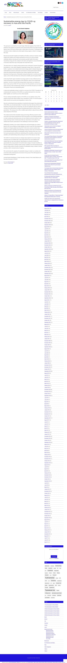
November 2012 (47, 513)
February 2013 (47, 507)
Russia (58, 572)
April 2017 (46, 428)
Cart (45, 621)
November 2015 (47, 458)
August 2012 (46, 519)
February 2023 (47, 287)
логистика (49, 595)
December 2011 (47, 534)
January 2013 (46, 509)
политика (54, 595)
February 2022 (47, 312)
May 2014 (46, 487)
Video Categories (47, 646)
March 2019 (46, 383)
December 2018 (47, 389)
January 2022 (46, 314)
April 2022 (46, 308)
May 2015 (46, 468)
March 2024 (46, 261)
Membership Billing (49, 630)
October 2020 (47, 344)
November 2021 (47, 318)
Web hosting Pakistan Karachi (39, 662)
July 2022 (46, 302)
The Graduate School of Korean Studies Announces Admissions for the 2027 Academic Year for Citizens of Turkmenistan (53, 169)
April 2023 (46, 283)
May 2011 (46, 542)
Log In (45, 627)
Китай (46, 585)
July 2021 (46, 326)
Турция (57, 590)
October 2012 (47, 515)
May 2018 (46, 401)
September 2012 (47, 517)
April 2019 (46, 381)
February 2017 (47, 432)
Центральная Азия (56, 593)
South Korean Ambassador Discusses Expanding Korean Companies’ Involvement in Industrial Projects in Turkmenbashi (53, 142)
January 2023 (46, 289)
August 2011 (46, 536)
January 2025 (46, 241)
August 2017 (46, 420)
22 (45, 101)
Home (5, 16)
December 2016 (47, 436)
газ (45, 595)
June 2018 (46, 399)
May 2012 (46, 523)
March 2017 (46, 430)
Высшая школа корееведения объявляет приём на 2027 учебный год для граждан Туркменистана (52, 165)
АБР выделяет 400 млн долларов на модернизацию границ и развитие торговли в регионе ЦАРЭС (53, 147)
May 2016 (46, 448)
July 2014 (46, 483)
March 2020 (46, 359)
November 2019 (47, 367)
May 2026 (46, 214)
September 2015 (47, 462)
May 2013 (46, 501)
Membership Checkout (50, 633)
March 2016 (46, 452)
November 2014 (47, 477)
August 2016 (46, 444)
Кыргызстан (51, 585)
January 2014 (46, 489)
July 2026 (46, 210)
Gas (60, 568)
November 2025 (47, 220)
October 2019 (47, 369)
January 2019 (46, 387)
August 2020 (46, 348)
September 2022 (47, 298)
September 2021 (47, 322)
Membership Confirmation (51, 634)
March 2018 (46, 405)
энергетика (52, 597)
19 (56, 98)
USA (48, 580)
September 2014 (47, 481)
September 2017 (47, 418)
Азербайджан (59, 580)
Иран (54, 583)
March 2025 (46, 236)
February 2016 (47, 454)
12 (56, 96)
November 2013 (47, 491)
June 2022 (46, 304)
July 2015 (46, 466)
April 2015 (46, 470)
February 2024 (47, 263)
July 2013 (46, 497)
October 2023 (47, 271)
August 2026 (46, 208)
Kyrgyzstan (56, 570)
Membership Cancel (49, 631)
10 (51, 96)
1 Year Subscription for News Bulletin (51, 604)
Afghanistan (47, 565)
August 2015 (46, 464)
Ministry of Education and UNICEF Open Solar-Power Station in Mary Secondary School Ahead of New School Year (53, 187)
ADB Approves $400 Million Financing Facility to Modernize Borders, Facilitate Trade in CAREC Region (53, 152)
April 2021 (46, 332)
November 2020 (47, 342)
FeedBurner (56, 558)
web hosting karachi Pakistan (14, 662)
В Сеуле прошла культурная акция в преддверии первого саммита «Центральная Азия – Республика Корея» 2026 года (53, 156)
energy (9, 163)
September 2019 (47, 371)
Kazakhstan (50, 570)
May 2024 (46, 257)
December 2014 (47, 475)
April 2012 (46, 525)
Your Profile (48, 638)
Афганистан (47, 583)
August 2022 (46, 300)
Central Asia (58, 565)
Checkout (46, 623)
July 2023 (46, 277)
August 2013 (46, 495)
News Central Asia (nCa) (14, 4)
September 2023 (47, 273)
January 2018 (46, 409)
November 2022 (47, 293)
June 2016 (46, 446)
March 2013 (46, 505)
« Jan (45, 105)
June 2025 (46, 230)
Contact (45, 625)
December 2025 (47, 218)
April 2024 (46, 259)
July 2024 (46, 253)
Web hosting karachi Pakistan (50, 662)
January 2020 (46, 363)
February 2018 (47, 407)
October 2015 (47, 460)
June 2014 (46, 485)
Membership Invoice (50, 636)
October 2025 (47, 222)
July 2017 (46, 422)
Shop (45, 644)
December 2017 (47, 411)
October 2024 (47, 247)
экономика (47, 597)
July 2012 (46, 521)
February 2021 (47, 336)
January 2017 (46, 434)
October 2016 (47, 440)
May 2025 (46, 232)
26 (56, 101)
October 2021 (47, 320)
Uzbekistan (53, 580)
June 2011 (46, 540)
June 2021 (46, 328)
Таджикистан (51, 587)
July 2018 (46, 397)
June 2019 (46, 377)
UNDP (46, 580)
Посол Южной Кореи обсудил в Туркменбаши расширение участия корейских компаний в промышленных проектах (53, 137)
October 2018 (47, 393)
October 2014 (47, 479)
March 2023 (46, 285)
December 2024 (47, 243)
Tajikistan (46, 575)
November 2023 (47, 269)
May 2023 (46, 281)
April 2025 (46, 234)
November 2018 (47, 391)
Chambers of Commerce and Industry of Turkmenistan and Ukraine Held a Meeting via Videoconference (52, 118)
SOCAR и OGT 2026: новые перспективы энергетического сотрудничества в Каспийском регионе (53, 200)
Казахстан (58, 583)
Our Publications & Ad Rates (49, 642)
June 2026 (46, 212)
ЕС (51, 583)
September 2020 (47, 346)
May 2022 (46, 306)
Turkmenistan (49, 578)
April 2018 (46, 403)
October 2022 (47, 295)
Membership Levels (49, 637)
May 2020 (46, 354)
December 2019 (47, 365)
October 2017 (47, 416)
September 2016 (47, 442)
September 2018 (47, 395)
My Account (46, 640)
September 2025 (47, 224)
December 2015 (47, 456)
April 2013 (46, 503)
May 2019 (46, 379)
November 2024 (47, 245)
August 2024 (46, 251)
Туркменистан (50, 590)
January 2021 (46, 338)
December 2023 (47, 267)
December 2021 (47, 316)
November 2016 (47, 438)
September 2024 (47, 249)
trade (50, 575)
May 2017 (46, 426)
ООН (56, 585)
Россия (46, 587)
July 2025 (46, 228)
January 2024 (46, 265)
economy (50, 568)
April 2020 (46, 357)
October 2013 (47, 493)
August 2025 (46, 226)
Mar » (48, 105)
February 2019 (47, 385)
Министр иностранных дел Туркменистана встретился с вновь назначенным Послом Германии (52, 192)
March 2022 (46, 310)
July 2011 (46, 538)
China (46, 568)
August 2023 (46, 275)
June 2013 (46, 499)
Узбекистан (47, 593)
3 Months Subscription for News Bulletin (51, 608)
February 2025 (47, 239)
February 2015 (47, 472)
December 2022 (47, 291)
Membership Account (48, 629)
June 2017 (46, 424)
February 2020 (47, 361)
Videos (45, 648)
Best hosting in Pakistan (60, 662)
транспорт (59, 595)
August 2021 (46, 324)
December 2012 (47, 511)
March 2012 (46, 527)
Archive (45, 619)
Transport (54, 575)
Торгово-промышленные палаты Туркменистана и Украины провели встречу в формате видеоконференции (53, 113)
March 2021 (46, 334)
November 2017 (47, 413)
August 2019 (46, 373)
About (45, 617)
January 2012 (46, 531)
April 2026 (46, 216)
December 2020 (47, 340)
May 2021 (46, 330)
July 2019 (46, 375)
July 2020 (46, 350)
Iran (45, 570)
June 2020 (46, 352)
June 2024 (46, 255)
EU (57, 568)
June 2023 (46, 279)
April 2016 (46, 450)
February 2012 (47, 529)
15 (45, 98)
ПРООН (59, 585)
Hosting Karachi (30, 662)
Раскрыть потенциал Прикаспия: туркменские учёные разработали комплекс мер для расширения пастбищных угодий (53, 123)
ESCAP (12, 163)
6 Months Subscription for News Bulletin (51, 615)
